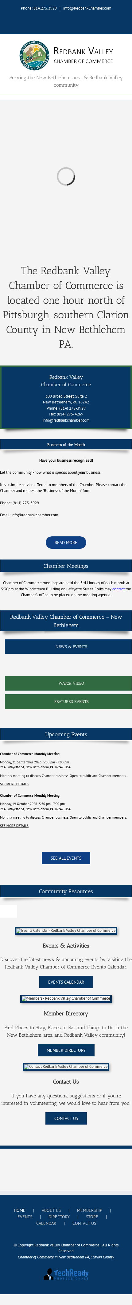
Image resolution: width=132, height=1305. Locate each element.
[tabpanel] (68, 666)
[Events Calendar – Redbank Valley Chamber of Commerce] (66, 930)
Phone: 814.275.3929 (39, 8)
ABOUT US (51, 1210)
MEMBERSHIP (89, 1210)
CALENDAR (46, 1223)
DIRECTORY (59, 1217)
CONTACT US (84, 1223)
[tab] (68, 647)
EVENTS (24, 1217)
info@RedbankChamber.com (87, 8)
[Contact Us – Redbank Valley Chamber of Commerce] (66, 1066)
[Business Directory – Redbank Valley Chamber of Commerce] (66, 998)
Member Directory (66, 1013)
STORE (92, 1217)
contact (118, 589)
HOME (19, 1210)
